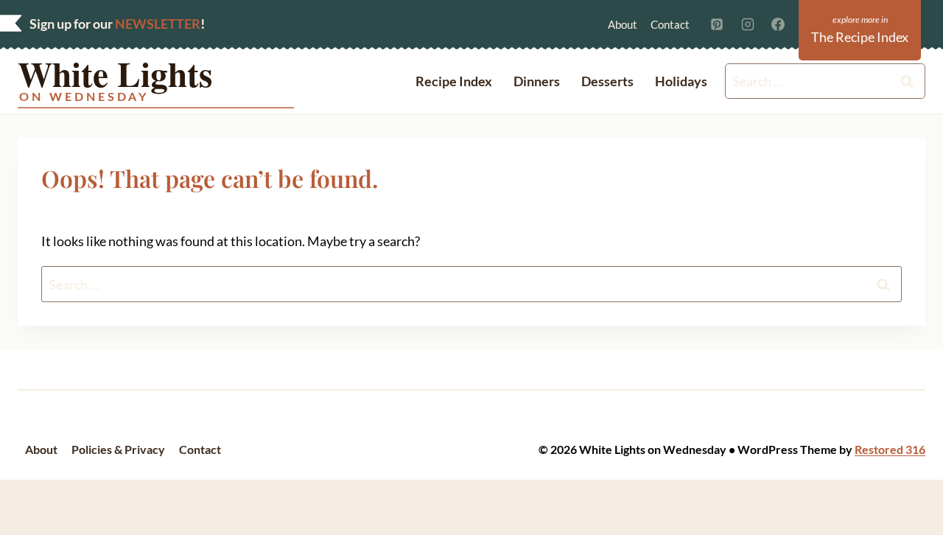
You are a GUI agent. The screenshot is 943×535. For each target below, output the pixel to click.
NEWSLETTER (157, 23)
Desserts (607, 81)
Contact (670, 24)
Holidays (681, 81)
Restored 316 (890, 449)
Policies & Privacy (118, 449)
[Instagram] (748, 24)
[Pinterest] (717, 24)
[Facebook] (778, 24)
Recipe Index (454, 81)
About (622, 24)
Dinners (536, 81)
